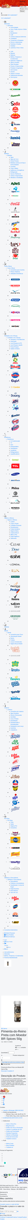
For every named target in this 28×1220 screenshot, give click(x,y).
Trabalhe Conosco (11, 1138)
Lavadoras (13, 450)
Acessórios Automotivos (11, 930)
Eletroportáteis (14, 446)
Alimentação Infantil (15, 636)
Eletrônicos (7, 437)
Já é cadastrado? (12, 15)
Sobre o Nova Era (11, 1124)
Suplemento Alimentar (16, 75)
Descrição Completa (7, 1071)
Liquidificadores (14, 454)
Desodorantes (14, 527)
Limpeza (6, 707)
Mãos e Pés (13, 534)
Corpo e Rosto (14, 523)
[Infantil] (5, 628)
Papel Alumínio (14, 888)
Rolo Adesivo (14, 890)
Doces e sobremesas (16, 42)
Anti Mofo (13, 717)
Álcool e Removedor (16, 715)
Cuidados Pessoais (15, 525)
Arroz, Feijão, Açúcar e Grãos (18, 29)
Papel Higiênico (14, 536)
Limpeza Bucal (14, 532)
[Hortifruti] (5, 625)
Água (11, 157)
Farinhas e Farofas (15, 44)
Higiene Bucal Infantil (16, 643)
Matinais (12, 55)
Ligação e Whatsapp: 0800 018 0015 (13, 1110)
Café (11, 34)
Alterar (14, 6)
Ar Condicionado (15, 441)
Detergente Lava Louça (16, 726)
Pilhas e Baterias (15, 271)
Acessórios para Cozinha (17, 270)
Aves (11, 31)
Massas (12, 53)
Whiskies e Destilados (16, 177)
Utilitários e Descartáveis (11, 877)
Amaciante (13, 341)
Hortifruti (12, 46)
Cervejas (12, 166)
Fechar (3, 1213)
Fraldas (12, 640)
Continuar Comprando (6, 1217)
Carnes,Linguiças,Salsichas (18, 36)
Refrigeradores (14, 452)
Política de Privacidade (12, 1131)
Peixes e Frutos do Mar (16, 66)
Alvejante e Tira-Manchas (17, 339)
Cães (11, 822)
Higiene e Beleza (9, 518)
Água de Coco (14, 159)
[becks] (15, 216)
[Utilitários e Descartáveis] (5, 875)
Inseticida (13, 728)
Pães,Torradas (14, 64)
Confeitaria (13, 38)
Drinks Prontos (14, 161)
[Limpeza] (5, 705)
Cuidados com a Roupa (10, 335)
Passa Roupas (14, 347)
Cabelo (12, 521)
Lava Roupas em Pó (16, 343)
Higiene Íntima (14, 531)
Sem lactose (13, 70)
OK (18, 1211)
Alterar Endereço (10, 936)
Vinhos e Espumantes (16, 175)
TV (11, 443)
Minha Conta (9, 1143)
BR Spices (4, 1028)
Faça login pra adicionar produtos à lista (13, 1062)
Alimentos (7, 23)
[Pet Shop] (5, 435)
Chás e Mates (14, 168)
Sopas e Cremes (15, 73)
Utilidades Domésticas (16, 273)
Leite (11, 51)
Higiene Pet (13, 826)
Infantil (6, 630)
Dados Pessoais (10, 933)
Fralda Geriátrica (15, 529)
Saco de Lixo (14, 892)
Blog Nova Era (10, 1125)
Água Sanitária (14, 713)
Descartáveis (14, 881)
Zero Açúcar (13, 77)
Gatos (12, 824)
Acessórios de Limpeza (16, 711)
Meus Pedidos (10, 935)
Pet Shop (6, 818)
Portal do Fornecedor (12, 1136)
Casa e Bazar (8, 266)
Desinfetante (14, 720)
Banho (12, 638)
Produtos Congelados (16, 68)
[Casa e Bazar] (5, 264)
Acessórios (13, 827)
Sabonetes (13, 538)
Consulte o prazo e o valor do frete (9, 1204)
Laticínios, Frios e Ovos (16, 47)
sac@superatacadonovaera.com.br (12, 1117)
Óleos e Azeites (14, 62)
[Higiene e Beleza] (5, 516)
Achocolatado (14, 27)
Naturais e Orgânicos (16, 60)
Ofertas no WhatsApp (12, 1135)
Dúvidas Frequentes (11, 1133)
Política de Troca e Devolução (14, 1127)
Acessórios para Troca (16, 634)
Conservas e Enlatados (16, 40)
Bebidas (6, 153)
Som (11, 444)
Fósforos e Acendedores (17, 883)
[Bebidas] (5, 151)
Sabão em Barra (15, 348)
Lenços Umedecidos (16, 642)
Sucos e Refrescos (15, 174)
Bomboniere (13, 33)
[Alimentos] (5, 21)
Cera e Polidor (14, 719)
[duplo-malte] (15, 250)
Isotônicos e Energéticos (17, 170)
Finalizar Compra (17, 1217)
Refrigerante (13, 172)
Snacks (12, 71)
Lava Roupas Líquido (16, 345)
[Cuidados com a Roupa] (5, 333)
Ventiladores (13, 448)
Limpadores (13, 730)
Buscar (22, 4)
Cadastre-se (9, 1147)
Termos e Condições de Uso (14, 1129)
